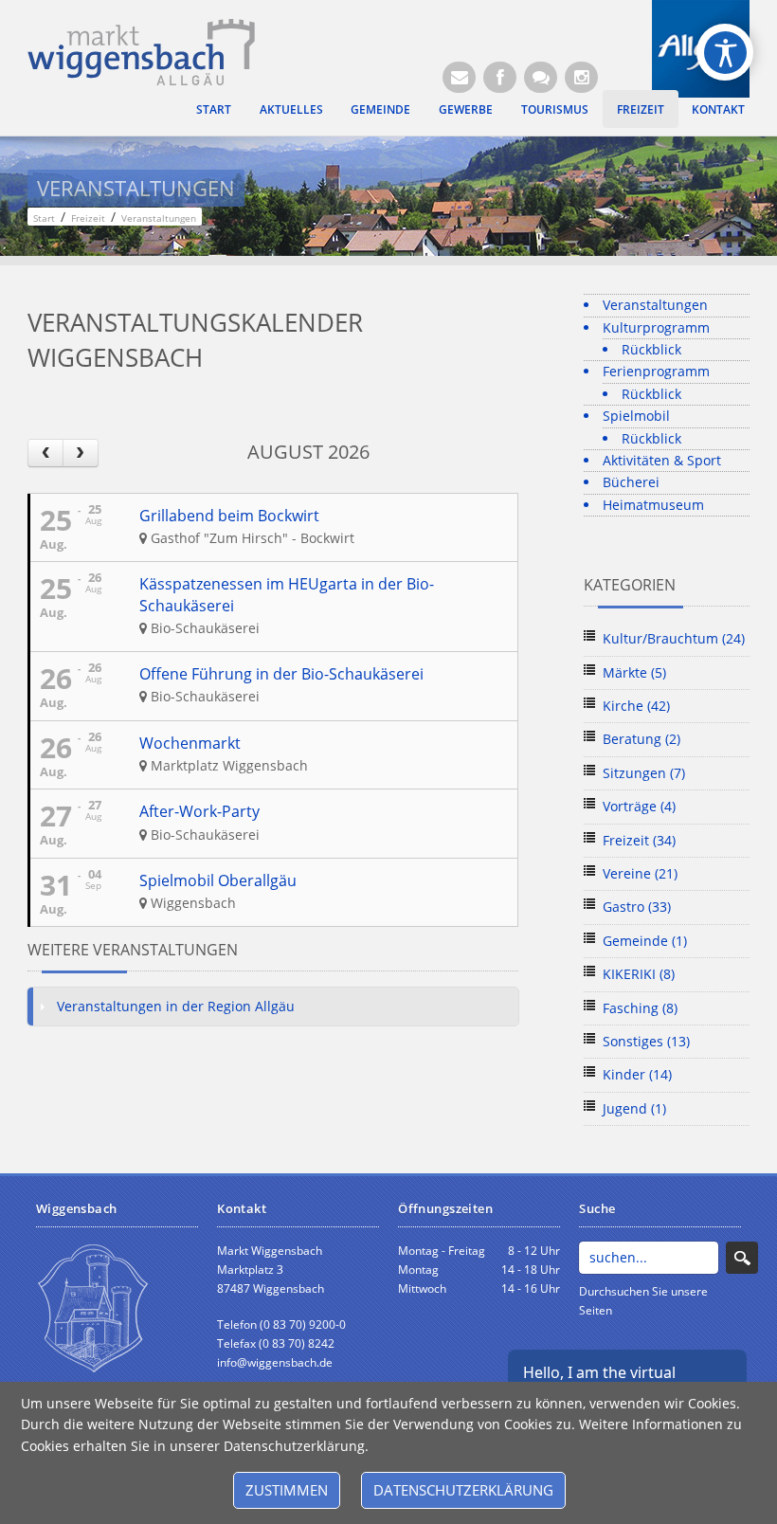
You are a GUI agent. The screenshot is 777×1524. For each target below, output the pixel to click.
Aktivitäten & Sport (662, 460)
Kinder (637, 1074)
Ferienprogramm (656, 371)
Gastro (637, 907)
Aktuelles (291, 109)
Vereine (640, 873)
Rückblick (651, 349)
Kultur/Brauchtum (674, 638)
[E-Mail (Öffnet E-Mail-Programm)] (459, 77)
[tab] (272, 1006)
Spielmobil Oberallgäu (218, 880)
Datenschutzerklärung (463, 1489)
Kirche (636, 706)
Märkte (634, 672)
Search (742, 1258)
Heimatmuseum (653, 505)
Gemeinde (380, 109)
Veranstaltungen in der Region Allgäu (176, 1006)
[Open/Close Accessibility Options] (725, 52)
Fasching (640, 1008)
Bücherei (631, 482)
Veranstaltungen (655, 305)
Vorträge (639, 806)
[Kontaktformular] (540, 77)
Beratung (641, 739)
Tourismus (554, 109)
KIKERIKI (639, 974)
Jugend (634, 1108)
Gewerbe (466, 109)
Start (213, 109)
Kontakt (718, 109)
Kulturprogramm (656, 327)
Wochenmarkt (190, 743)
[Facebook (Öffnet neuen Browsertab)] (499, 77)
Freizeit (640, 109)
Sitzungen (644, 773)
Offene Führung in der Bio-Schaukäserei (281, 673)
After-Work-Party (199, 811)
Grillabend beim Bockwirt (229, 515)
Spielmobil (636, 416)
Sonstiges (646, 1041)
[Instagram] (581, 77)
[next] (81, 452)
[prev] (45, 452)
